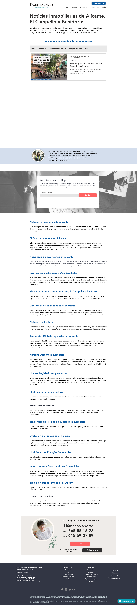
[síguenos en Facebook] (62, 589)
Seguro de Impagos (91, 579)
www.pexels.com (47, 602)
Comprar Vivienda (75, 49)
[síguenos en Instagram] (65, 589)
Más (86, 49)
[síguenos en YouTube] (73, 589)
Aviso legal (114, 570)
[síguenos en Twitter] (69, 589)
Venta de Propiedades (58, 49)
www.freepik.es (40, 602)
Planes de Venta (91, 577)
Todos (33, 49)
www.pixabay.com (33, 602)
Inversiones (90, 570)
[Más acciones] (103, 57)
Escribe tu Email (45, 192)
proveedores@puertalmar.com (58, 160)
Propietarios (42, 49)
